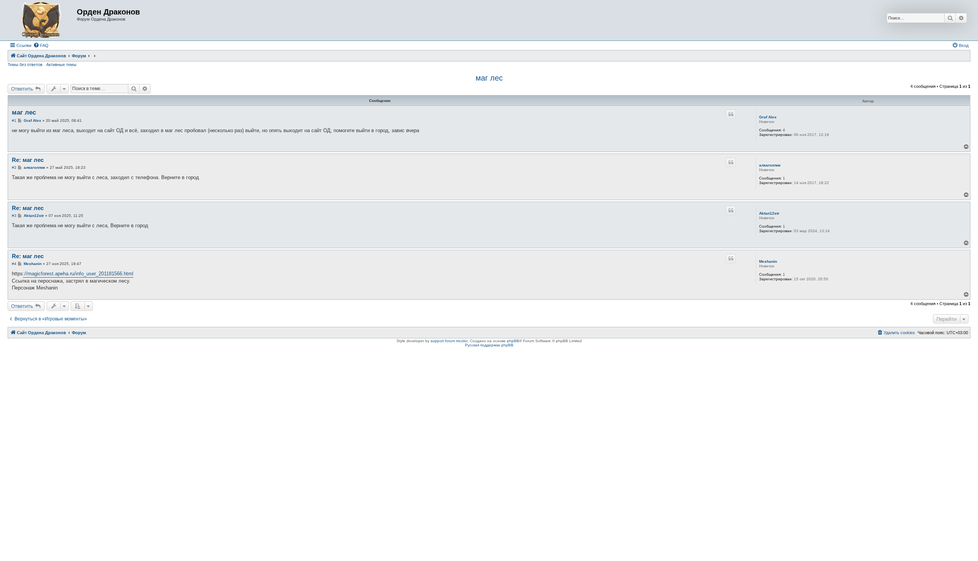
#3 (14, 215)
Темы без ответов (25, 64)
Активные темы (61, 64)
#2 (14, 167)
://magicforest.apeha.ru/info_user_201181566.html (78, 273)
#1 (14, 120)
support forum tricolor (449, 341)
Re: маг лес (28, 160)
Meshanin (768, 261)
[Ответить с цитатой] (731, 114)
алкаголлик (769, 165)
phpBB (513, 341)
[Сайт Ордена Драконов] (43, 20)
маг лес (489, 78)
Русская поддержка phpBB (489, 345)
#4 (14, 264)
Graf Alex (768, 117)
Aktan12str (769, 213)
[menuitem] (41, 45)
